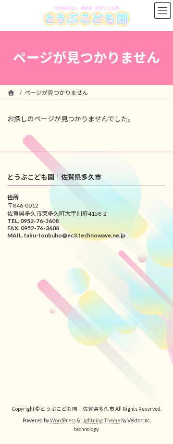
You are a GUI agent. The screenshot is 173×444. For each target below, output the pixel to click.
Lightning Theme (100, 420)
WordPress (63, 420)
